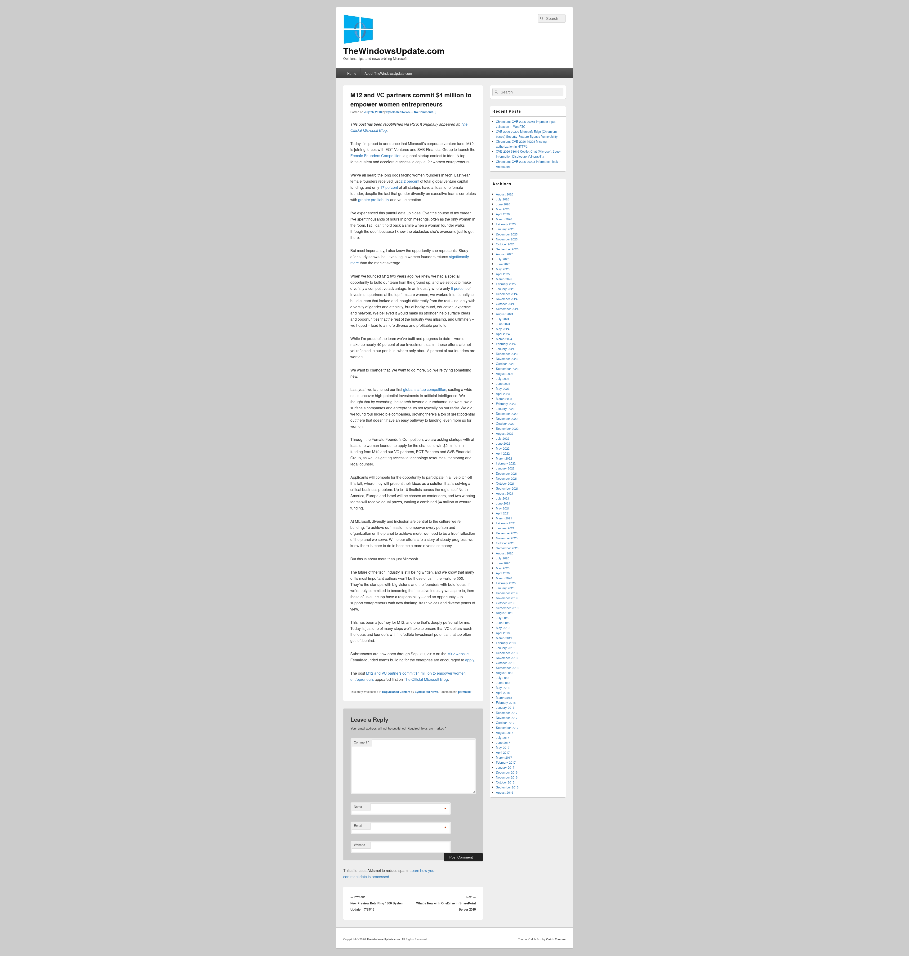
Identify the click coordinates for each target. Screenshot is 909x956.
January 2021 (505, 528)
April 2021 (503, 513)
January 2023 (505, 408)
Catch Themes (556, 939)
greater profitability (373, 199)
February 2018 (506, 702)
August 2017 (504, 732)
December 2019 (506, 593)
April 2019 (503, 633)
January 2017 (505, 767)
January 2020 (505, 588)
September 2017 (507, 727)
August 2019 (504, 613)
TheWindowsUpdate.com (394, 50)
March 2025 (504, 279)
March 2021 (504, 518)
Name (358, 806)
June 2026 (503, 204)
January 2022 (505, 468)
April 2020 (503, 573)
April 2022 (503, 453)
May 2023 (502, 388)
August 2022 (504, 433)
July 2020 (502, 558)
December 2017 (506, 712)
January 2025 (505, 289)
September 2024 (507, 308)
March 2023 (504, 398)
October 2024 (505, 303)
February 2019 (506, 643)
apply (469, 660)
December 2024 (506, 294)
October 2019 (505, 603)
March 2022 (504, 458)
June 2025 (503, 264)
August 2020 (504, 553)
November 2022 (506, 418)
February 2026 (506, 224)
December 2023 (506, 353)
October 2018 (505, 662)
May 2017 (502, 747)
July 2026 (502, 199)
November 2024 (506, 299)
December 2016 (506, 772)
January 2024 (505, 348)
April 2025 (503, 274)
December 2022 (506, 413)
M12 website (458, 653)
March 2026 (504, 219)
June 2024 (503, 324)
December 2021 (506, 473)
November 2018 (506, 657)
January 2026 (505, 229)
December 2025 (506, 234)
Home (351, 73)
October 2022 (505, 423)
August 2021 (504, 493)
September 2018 (507, 667)
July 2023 (502, 378)
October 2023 (505, 363)
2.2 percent (410, 181)
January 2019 (505, 648)
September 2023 (507, 368)
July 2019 (502, 617)
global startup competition (424, 389)
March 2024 (504, 338)
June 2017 (503, 742)
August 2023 (504, 373)
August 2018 (504, 672)
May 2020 (502, 568)
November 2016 (506, 777)
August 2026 (504, 194)
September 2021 (507, 488)
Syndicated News (398, 112)
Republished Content (396, 692)
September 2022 (507, 428)
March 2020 (504, 578)
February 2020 (506, 583)
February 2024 (506, 343)
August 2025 (504, 254)
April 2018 (503, 692)
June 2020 (503, 563)
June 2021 (503, 503)
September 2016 (507, 787)
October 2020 (505, 543)
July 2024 (502, 319)
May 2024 (502, 329)
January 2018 (505, 707)
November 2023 (506, 358)
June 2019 (503, 622)
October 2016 (505, 782)
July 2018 (502, 677)
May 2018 (502, 687)
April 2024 (503, 334)
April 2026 (503, 214)
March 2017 (504, 757)
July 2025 (502, 259)
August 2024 (504, 314)
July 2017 (502, 737)
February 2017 (506, 762)
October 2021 (505, 483)
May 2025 (502, 269)
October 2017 (505, 722)
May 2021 (502, 508)
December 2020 (506, 533)
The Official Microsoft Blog (426, 679)
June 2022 (503, 443)
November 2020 (506, 538)
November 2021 (506, 478)
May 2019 (502, 627)
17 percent (389, 187)
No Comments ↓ (425, 112)
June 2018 (503, 682)
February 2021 (506, 523)
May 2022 (502, 448)
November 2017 (506, 717)
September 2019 (507, 608)
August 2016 (504, 792)
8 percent (459, 288)
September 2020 (507, 548)
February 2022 (506, 463)
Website (359, 844)
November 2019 (506, 598)
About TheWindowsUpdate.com (388, 73)
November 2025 (506, 239)
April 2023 (503, 393)
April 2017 (503, 752)
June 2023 (503, 383)
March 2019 (504, 638)
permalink (465, 692)
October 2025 (505, 244)
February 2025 (506, 284)
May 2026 (502, 209)
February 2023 (506, 403)
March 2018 (504, 697)
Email (358, 825)
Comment (361, 742)
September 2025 (507, 249)
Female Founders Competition (375, 155)
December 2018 (506, 653)
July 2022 (502, 438)
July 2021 (502, 498)
